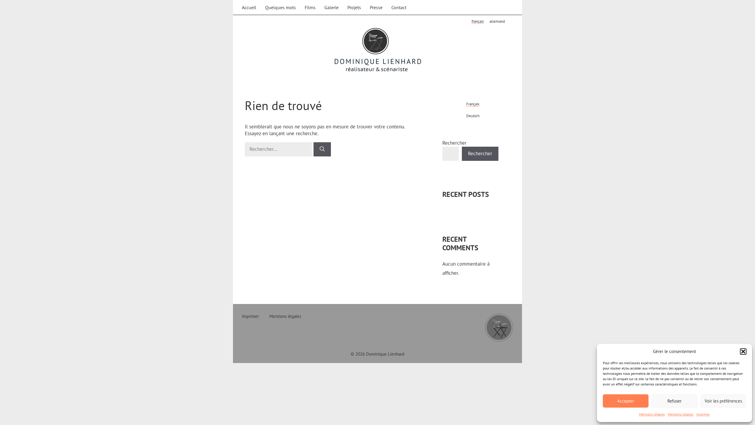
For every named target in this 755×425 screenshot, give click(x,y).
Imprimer (703, 414)
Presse (376, 7)
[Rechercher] (322, 149)
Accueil (249, 7)
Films (310, 7)
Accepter (625, 401)
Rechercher (454, 143)
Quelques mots (280, 7)
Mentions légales (652, 414)
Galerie (331, 7)
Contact (398, 7)
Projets (354, 7)
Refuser (674, 401)
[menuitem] (478, 21)
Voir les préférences (723, 401)
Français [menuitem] (478, 21)
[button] (743, 351)
